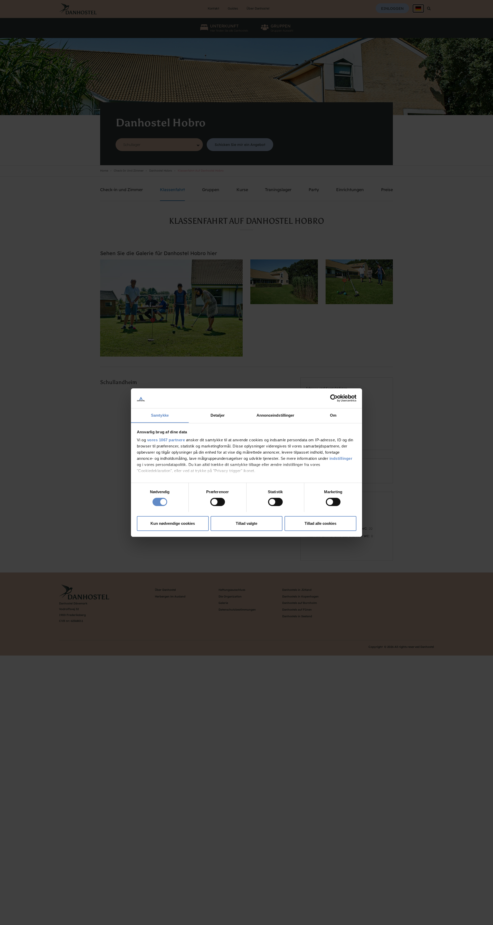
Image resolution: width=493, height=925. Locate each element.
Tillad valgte (246, 523)
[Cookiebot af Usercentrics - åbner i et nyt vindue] (333, 398)
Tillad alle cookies (320, 523)
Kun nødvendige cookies (172, 523)
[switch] (217, 502)
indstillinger (341, 458)
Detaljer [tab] (218, 415)
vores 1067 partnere (166, 440)
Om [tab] (333, 415)
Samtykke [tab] (160, 415)
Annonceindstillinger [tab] (276, 415)
